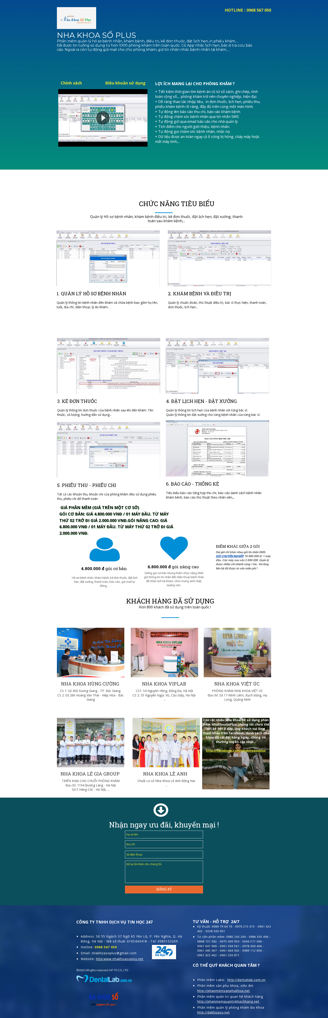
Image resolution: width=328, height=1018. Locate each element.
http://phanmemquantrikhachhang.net (228, 1001)
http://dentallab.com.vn (246, 980)
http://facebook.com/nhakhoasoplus (236, 750)
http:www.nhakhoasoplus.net (119, 959)
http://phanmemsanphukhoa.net (223, 991)
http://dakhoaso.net (213, 1012)
